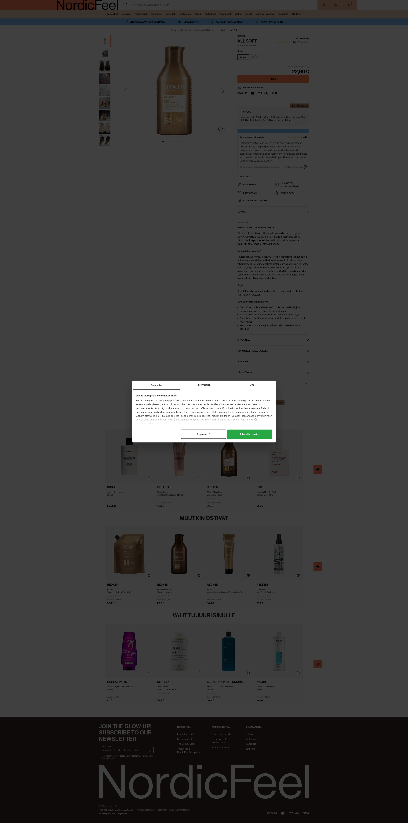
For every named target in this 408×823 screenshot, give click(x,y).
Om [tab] (252, 384)
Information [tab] (204, 384)
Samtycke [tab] (156, 385)
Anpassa (202, 434)
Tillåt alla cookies (249, 434)
